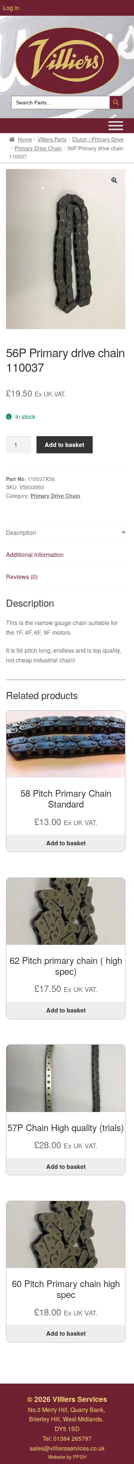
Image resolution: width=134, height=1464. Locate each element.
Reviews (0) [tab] (22, 576)
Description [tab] (21, 532)
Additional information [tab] (35, 554)
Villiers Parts (52, 139)
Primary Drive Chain (38, 148)
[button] (114, 180)
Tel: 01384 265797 (67, 1438)
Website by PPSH (67, 1456)
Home (25, 139)
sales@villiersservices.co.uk (67, 1448)
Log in (11, 7)
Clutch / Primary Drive (98, 139)
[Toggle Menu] (115, 125)
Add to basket (64, 444)
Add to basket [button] (66, 843)
